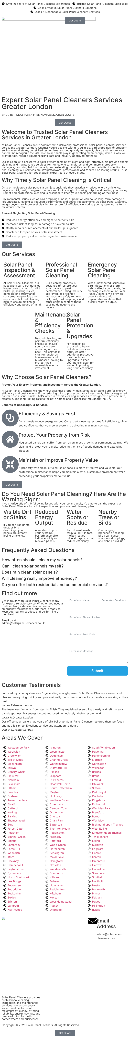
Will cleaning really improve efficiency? (39, 578)
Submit (97, 670)
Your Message (78, 644)
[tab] (65, 559)
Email (103, 593)
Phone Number (78, 610)
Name (71, 593)
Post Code (75, 627)
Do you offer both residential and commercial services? (55, 584)
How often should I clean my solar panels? (42, 560)
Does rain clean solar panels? (30, 572)
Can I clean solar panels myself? (33, 566)
